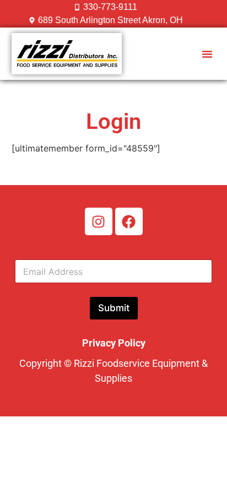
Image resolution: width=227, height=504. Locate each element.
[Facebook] (129, 221)
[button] (207, 54)
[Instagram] (98, 221)
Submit (113, 307)
